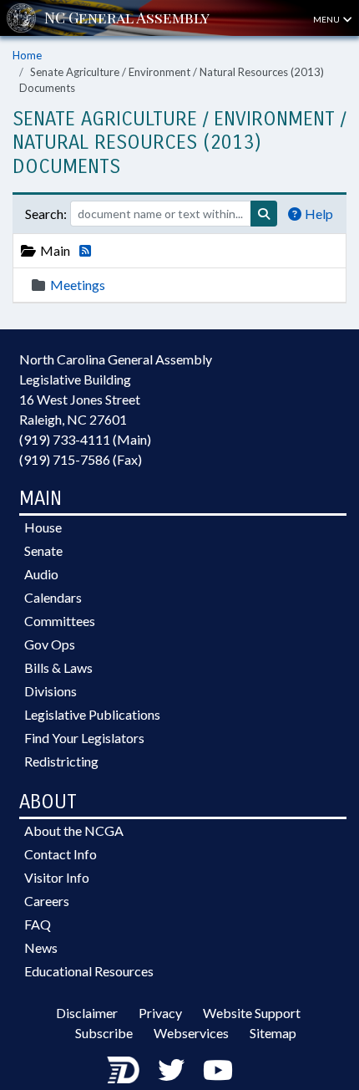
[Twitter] (171, 1069)
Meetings (77, 285)
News (41, 947)
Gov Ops (49, 644)
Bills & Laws (58, 667)
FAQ (37, 924)
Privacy (160, 1013)
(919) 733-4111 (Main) (85, 439)
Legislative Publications (92, 714)
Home (27, 55)
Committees (59, 621)
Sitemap (273, 1033)
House (43, 527)
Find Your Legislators (84, 738)
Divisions (50, 691)
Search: (46, 214)
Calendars (53, 597)
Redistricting (61, 761)
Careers (46, 901)
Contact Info (60, 854)
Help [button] (319, 214)
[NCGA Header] (127, 18)
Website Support (252, 1013)
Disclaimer (87, 1013)
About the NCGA (74, 830)
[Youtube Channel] (218, 1069)
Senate (43, 550)
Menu (327, 19)
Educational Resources (89, 971)
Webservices (191, 1033)
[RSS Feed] (82, 250)
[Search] (263, 214)
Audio (41, 574)
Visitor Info (56, 877)
